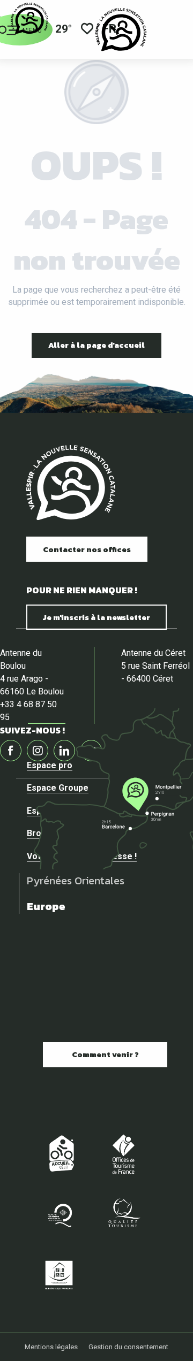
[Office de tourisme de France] (123, 1154)
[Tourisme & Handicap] (59, 1275)
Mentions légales (51, 1347)
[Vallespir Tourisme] (120, 29)
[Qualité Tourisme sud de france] (59, 1214)
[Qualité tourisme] (123, 1214)
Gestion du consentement (128, 1347)
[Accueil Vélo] (59, 1154)
